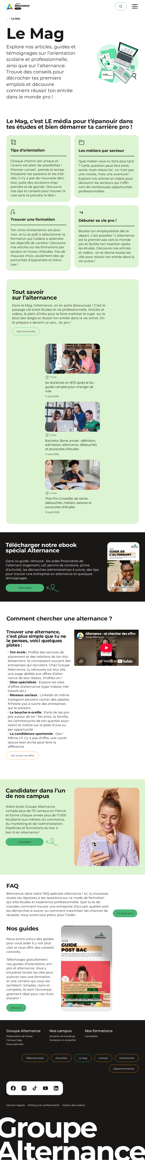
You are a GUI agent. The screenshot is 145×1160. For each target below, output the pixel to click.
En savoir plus (125, 913)
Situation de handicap (62, 1036)
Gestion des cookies (73, 1105)
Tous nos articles (25, 331)
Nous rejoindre (15, 1044)
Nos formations (98, 1031)
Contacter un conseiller (62, 1040)
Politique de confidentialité (43, 1105)
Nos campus (60, 1031)
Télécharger (25, 587)
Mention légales (15, 1105)
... (7, 18)
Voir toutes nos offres (22, 755)
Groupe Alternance (23, 1031)
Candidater (24, 841)
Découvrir (16, 1007)
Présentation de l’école (19, 1036)
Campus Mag (14, 1040)
